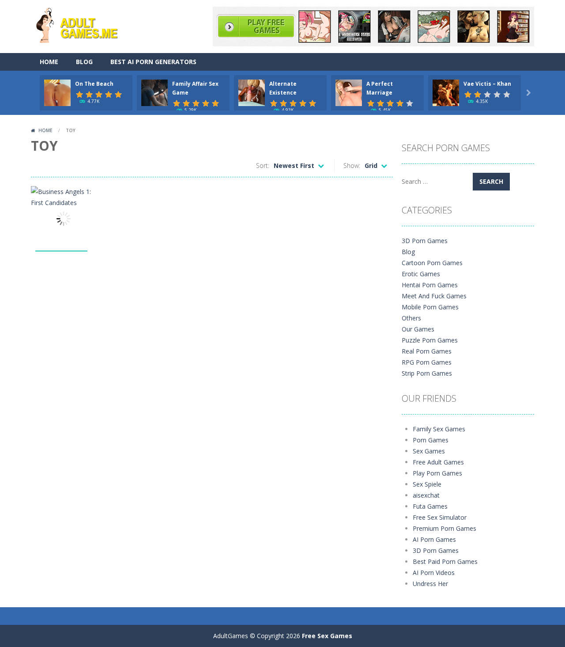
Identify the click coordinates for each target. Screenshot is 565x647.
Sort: (262, 165)
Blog (84, 61)
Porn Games (430, 440)
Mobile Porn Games (430, 307)
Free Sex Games (327, 636)
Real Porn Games (427, 351)
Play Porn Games (437, 473)
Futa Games (430, 506)
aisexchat (426, 495)
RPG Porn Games (427, 362)
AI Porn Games (434, 539)
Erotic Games (421, 274)
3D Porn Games (425, 240)
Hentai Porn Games (430, 285)
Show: (351, 165)
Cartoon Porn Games (432, 263)
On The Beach (94, 84)
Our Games (418, 329)
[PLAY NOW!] (57, 92)
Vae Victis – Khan (487, 84)
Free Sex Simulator (440, 517)
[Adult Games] (85, 24)
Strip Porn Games (427, 373)
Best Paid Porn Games (445, 561)
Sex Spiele (427, 484)
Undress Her (430, 583)
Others (411, 318)
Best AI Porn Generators (153, 61)
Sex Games (429, 451)
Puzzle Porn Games (430, 340)
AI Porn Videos (434, 572)
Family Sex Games (439, 429)
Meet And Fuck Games (434, 296)
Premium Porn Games (444, 528)
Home (49, 61)
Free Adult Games (438, 462)
